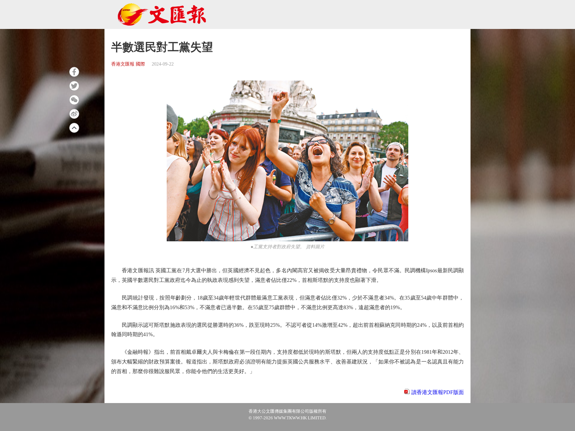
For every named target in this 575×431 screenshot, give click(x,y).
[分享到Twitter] (74, 86)
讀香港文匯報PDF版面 (437, 392)
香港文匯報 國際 (128, 64)
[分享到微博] (74, 114)
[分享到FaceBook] (74, 72)
